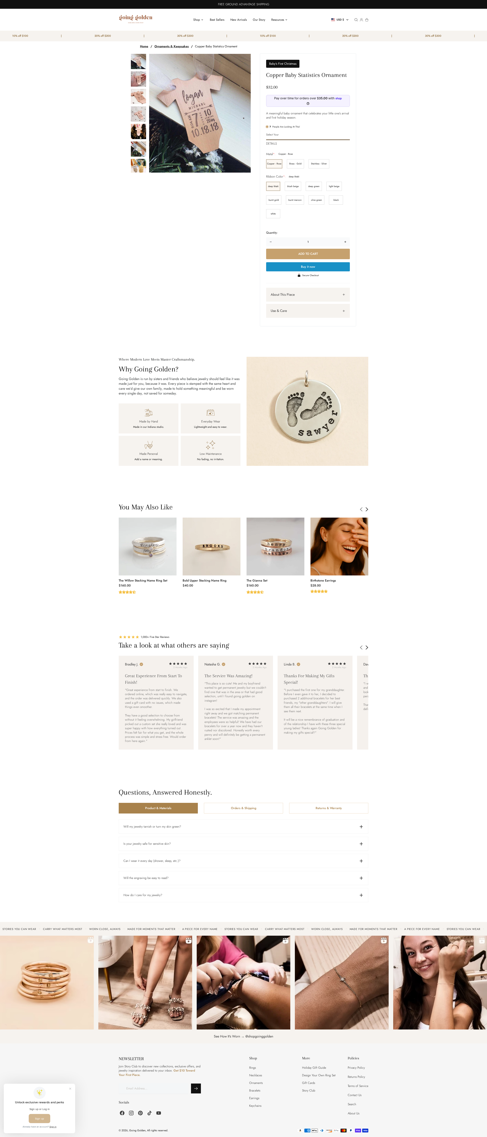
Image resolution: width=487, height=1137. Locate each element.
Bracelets (254, 1090)
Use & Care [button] (279, 310)
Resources (277, 20)
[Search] (356, 19)
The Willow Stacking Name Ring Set (143, 580)
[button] (340, 19)
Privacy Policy (356, 1067)
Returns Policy (356, 1077)
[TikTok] (149, 1113)
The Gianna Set (257, 580)
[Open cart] (366, 19)
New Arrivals (238, 20)
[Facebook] (122, 1113)
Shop (196, 20)
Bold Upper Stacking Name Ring (204, 580)
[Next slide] (367, 509)
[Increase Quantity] (345, 241)
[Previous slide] (361, 509)
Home (144, 46)
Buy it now (308, 267)
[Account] (361, 19)
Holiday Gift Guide (314, 1067)
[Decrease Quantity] (270, 241)
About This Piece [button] (283, 294)
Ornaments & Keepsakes (171, 46)
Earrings (254, 1098)
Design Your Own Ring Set (319, 1075)
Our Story (259, 20)
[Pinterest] (140, 1113)
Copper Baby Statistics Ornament (216, 46)
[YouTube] (158, 1113)
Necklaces (255, 1075)
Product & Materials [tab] (158, 808)
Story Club (308, 1090)
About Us (353, 1113)
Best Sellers (217, 20)
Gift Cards (308, 1083)
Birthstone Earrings (323, 580)
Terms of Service (358, 1086)
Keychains (255, 1106)
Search (352, 1104)
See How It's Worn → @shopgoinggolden (243, 1036)
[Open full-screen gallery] (200, 113)
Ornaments (256, 1083)
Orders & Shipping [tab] (243, 808)
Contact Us (354, 1095)
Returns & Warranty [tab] (329, 808)
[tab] (308, 142)
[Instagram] (131, 1113)
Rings (252, 1067)
